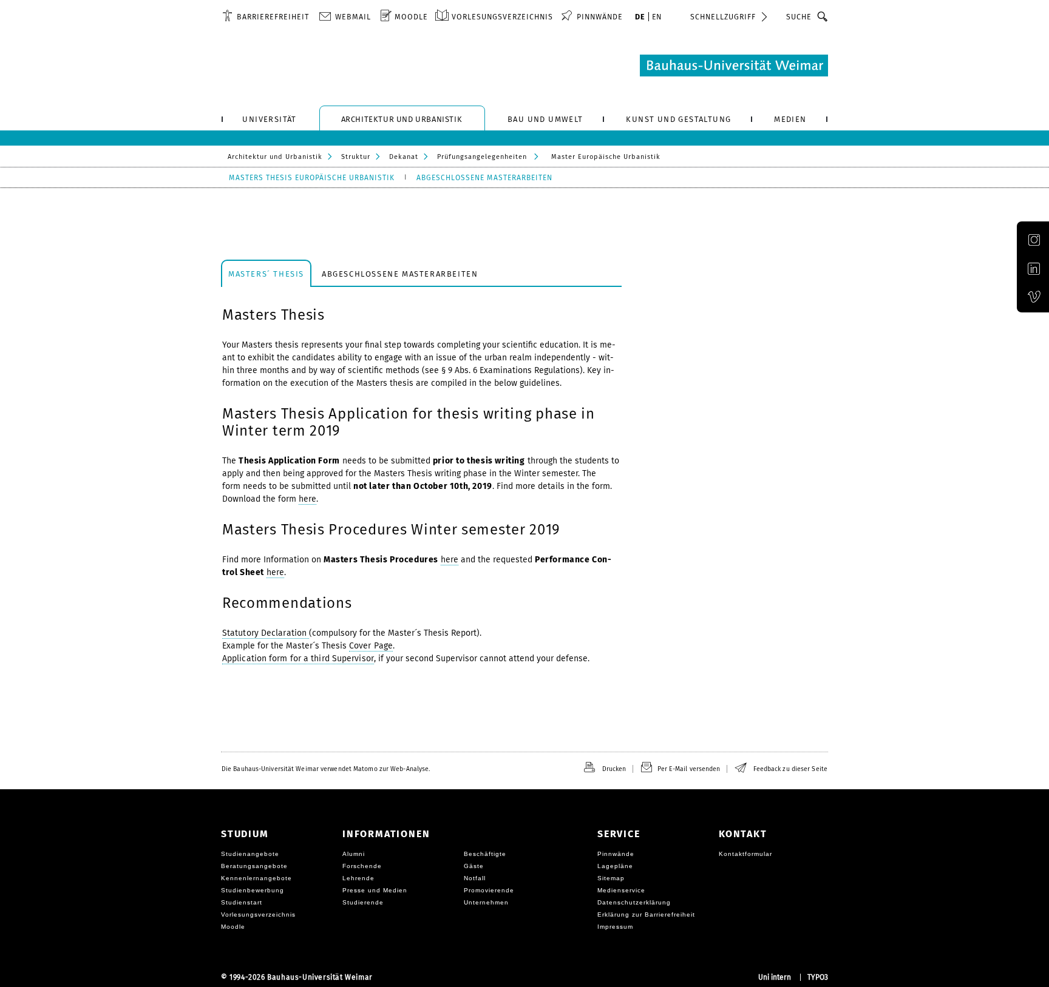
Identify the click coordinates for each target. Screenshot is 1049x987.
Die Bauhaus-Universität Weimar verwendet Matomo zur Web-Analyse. (326, 769)
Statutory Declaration (265, 633)
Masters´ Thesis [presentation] (266, 273)
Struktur (355, 157)
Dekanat (403, 157)
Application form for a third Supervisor (298, 658)
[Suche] (822, 16)
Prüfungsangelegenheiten (482, 157)
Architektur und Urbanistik (275, 157)
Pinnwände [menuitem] (600, 16)
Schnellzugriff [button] (723, 16)
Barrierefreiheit (273, 16)
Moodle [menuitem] (411, 16)
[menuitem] (266, 16)
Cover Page (371, 646)
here (307, 499)
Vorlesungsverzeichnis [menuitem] (502, 16)
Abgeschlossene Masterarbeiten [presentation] (400, 273)
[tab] (266, 273)
